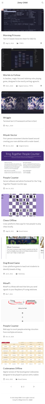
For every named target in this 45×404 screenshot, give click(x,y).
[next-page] (33, 386)
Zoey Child (18, 397)
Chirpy (20, 400)
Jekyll (30, 400)
